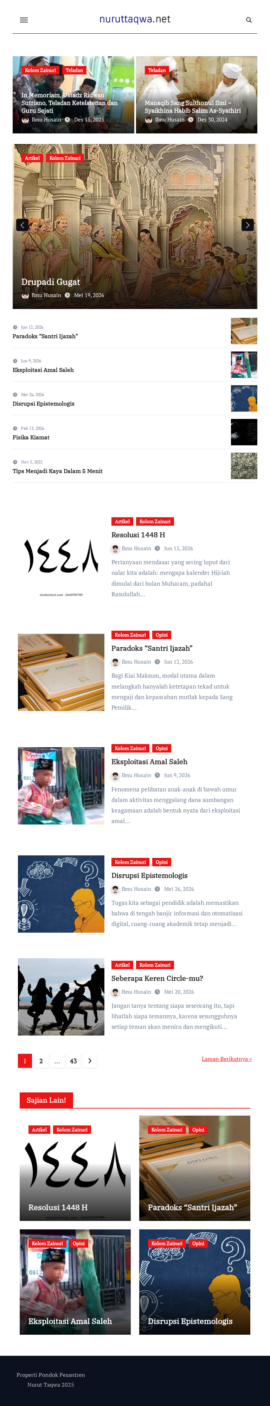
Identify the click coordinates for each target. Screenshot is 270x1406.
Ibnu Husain (47, 119)
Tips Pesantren (106, 158)
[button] (248, 225)
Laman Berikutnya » (227, 1059)
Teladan (74, 70)
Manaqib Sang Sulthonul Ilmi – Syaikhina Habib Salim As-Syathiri (193, 106)
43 (73, 1061)
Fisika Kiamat (31, 437)
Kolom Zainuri (40, 70)
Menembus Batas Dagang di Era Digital (98, 281)
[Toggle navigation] (24, 20)
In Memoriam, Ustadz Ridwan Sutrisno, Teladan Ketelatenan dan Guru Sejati (69, 102)
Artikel (32, 158)
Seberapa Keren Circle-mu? (157, 978)
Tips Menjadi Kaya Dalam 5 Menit (58, 470)
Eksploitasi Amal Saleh (43, 369)
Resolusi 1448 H (138, 534)
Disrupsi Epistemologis (44, 403)
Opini (162, 634)
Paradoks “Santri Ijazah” (45, 336)
